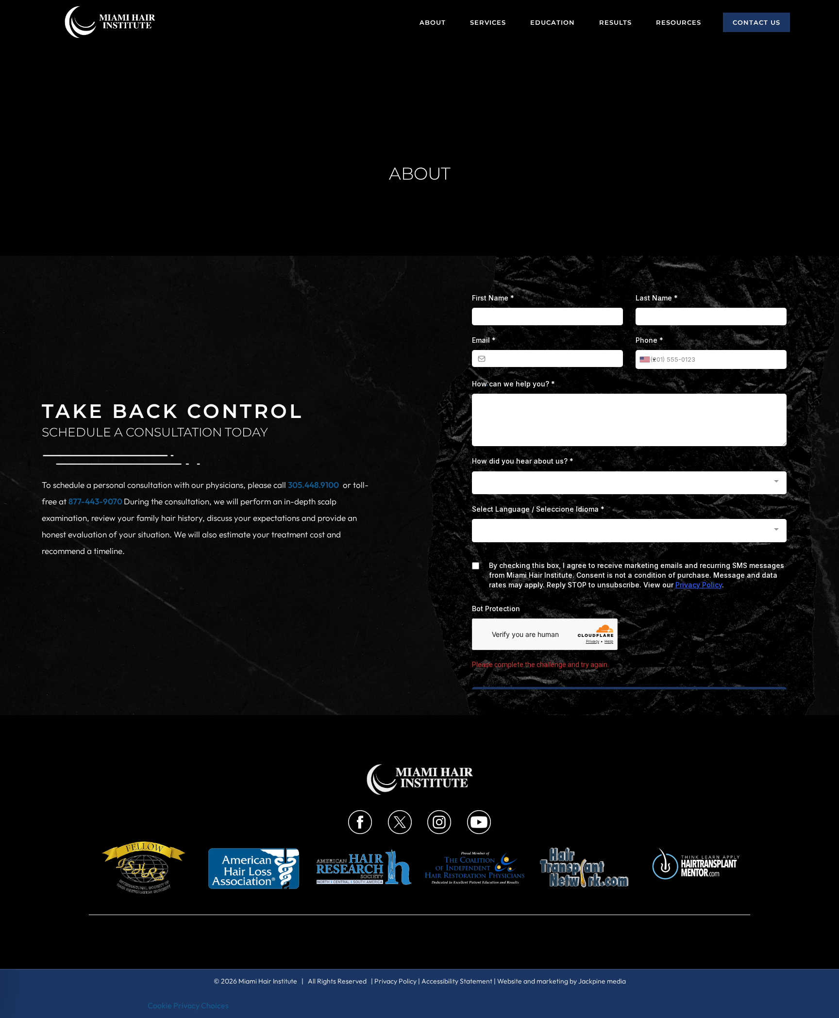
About (433, 22)
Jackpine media (602, 981)
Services (488, 22)
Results (615, 22)
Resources (678, 22)
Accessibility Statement (456, 981)
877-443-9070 (96, 501)
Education (552, 22)
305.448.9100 (313, 485)
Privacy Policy (395, 981)
